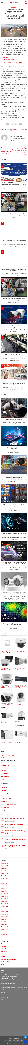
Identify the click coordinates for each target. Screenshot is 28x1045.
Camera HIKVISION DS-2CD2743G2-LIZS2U (6, 669)
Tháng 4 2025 (4, 870)
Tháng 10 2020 (4, 896)
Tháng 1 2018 (4, 924)
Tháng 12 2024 (4, 873)
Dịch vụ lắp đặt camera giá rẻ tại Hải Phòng (14, 213)
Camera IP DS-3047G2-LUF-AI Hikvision (20, 741)
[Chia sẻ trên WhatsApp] (7, 124)
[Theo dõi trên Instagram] (5, 979)
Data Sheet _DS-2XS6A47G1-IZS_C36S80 (11, 62)
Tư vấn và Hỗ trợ (5, 807)
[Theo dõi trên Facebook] (2, 979)
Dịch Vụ (3, 787)
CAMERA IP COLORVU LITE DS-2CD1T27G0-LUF (7, 741)
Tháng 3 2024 (4, 883)
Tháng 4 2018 (4, 919)
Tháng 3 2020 (4, 898)
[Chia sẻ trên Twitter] (12, 124)
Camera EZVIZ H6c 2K (20, 704)
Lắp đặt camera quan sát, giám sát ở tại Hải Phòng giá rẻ (14, 185)
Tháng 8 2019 (4, 903)
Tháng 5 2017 (4, 932)
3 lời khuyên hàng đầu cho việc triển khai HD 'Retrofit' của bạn (14, 534)
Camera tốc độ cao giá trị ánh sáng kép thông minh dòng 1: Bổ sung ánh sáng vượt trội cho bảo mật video (21, 150)
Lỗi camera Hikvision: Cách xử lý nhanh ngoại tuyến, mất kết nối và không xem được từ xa (16, 839)
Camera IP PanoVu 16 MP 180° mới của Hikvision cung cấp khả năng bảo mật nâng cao (14, 476)
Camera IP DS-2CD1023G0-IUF (5, 723)
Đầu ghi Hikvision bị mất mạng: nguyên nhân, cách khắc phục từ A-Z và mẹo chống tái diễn (15, 832)
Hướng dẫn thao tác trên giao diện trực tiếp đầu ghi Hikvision (15, 819)
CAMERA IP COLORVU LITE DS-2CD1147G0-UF (20, 650)
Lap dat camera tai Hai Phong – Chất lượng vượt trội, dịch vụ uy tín (14, 241)
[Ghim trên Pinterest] (18, 124)
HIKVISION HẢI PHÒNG (20, 22)
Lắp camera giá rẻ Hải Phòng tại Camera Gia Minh (14, 298)
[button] (2, 2)
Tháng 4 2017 (4, 934)
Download (3, 790)
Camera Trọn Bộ (5, 765)
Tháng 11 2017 (4, 926)
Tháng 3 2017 (4, 937)
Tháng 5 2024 (4, 878)
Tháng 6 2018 (4, 916)
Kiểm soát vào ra (5, 776)
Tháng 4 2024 (4, 881)
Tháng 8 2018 (4, 911)
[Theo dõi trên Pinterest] (13, 979)
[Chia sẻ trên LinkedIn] (20, 124)
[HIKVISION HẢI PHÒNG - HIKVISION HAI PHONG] (14, 2)
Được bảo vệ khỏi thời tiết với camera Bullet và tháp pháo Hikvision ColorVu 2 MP (14, 593)
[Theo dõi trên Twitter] (7, 979)
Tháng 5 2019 (4, 906)
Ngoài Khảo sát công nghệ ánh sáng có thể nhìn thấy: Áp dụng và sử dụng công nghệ (14, 623)
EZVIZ (2, 768)
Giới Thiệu (3, 793)
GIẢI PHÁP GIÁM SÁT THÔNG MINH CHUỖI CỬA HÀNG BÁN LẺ (14, 384)
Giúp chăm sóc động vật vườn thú (14, 419)
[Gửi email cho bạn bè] (15, 124)
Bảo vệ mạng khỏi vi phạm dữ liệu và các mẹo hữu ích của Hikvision (14, 447)
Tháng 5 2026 (4, 863)
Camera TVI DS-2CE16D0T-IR (4, 650)
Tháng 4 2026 (4, 865)
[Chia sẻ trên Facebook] (10, 124)
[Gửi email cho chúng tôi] (10, 979)
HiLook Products (5, 773)
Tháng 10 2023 (4, 888)
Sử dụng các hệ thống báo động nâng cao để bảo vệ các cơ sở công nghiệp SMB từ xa (14, 505)
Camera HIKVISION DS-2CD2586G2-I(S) (6, 705)
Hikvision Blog (14, 7)
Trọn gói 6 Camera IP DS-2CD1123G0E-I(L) (6, 687)
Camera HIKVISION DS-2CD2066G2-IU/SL (20, 669)
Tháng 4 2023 (4, 891)
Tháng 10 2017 (4, 929)
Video (2, 810)
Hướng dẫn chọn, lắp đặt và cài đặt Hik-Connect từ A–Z (14, 825)
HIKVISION (4, 770)
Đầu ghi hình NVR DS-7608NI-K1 (20, 687)
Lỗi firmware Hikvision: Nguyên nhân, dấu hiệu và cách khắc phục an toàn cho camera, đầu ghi (15, 847)
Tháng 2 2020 (4, 901)
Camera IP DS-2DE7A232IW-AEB (19, 723)
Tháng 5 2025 (4, 868)
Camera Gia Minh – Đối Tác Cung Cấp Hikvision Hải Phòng (14, 326)
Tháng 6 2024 (4, 875)
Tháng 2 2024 (4, 886)
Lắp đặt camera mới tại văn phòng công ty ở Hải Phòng (14, 355)
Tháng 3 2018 (4, 921)
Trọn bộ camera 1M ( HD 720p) (8, 804)
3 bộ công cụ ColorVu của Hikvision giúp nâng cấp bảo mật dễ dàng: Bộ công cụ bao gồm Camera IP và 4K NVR (14, 564)
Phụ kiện (3, 779)
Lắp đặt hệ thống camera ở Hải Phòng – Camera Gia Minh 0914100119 (14, 270)
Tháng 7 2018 (4, 914)
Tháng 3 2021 (4, 893)
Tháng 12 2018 (4, 909)
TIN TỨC (3, 801)
